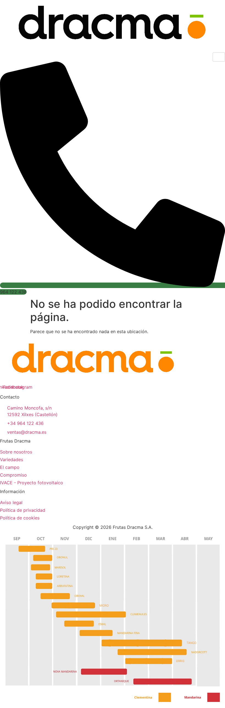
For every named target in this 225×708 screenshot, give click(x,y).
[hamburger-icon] (219, 57)
